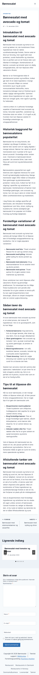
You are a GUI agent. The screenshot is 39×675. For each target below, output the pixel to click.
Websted (7, 632)
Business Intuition (28, 659)
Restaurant (9, 665)
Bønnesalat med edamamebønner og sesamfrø (10, 524)
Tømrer (33, 672)
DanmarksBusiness (10, 672)
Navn (6, 614)
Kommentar (8, 583)
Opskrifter (7, 13)
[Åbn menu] (35, 3)
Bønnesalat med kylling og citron (30, 522)
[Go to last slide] (5, 552)
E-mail (7, 623)
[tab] (15, 561)
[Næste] (33, 552)
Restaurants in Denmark (25, 665)
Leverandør (24, 672)
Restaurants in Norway (19, 669)
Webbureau (21, 656)
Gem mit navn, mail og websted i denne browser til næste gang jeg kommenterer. (19, 638)
